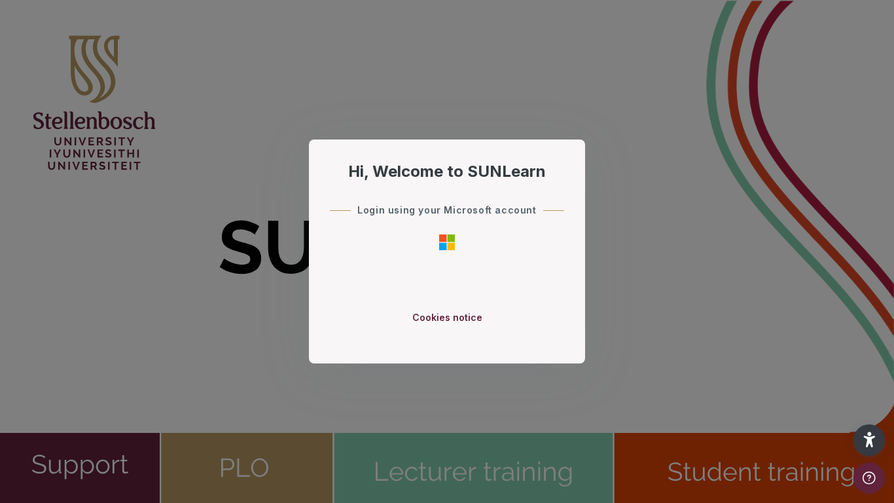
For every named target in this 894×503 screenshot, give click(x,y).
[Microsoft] (447, 241)
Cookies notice (447, 317)
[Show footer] (869, 478)
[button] (869, 440)
